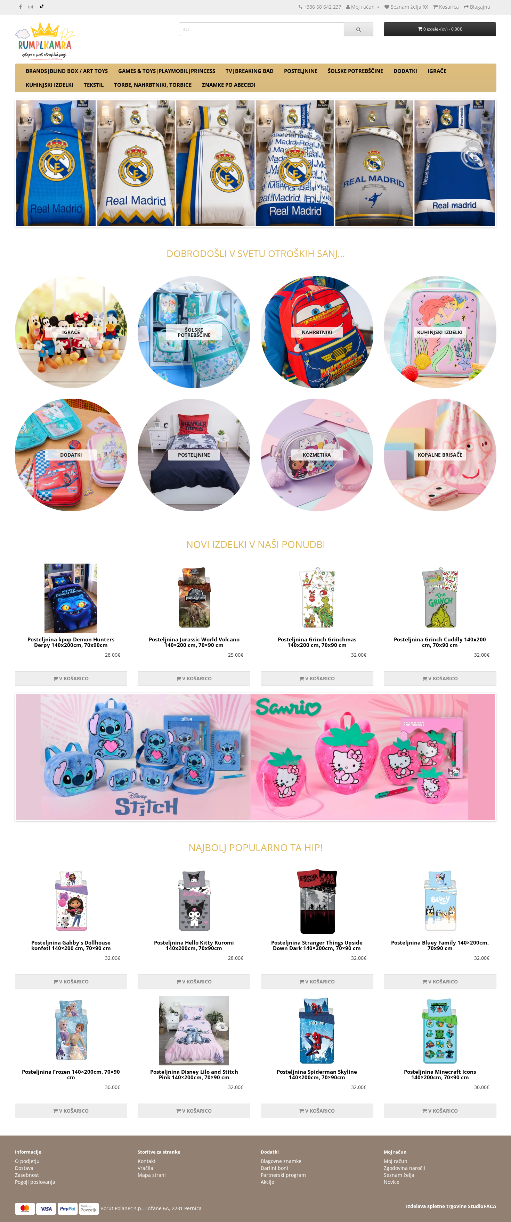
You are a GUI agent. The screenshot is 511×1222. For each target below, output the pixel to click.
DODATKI (405, 70)
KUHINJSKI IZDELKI (49, 84)
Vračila (145, 1168)
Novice (391, 1182)
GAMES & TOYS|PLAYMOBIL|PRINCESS (166, 70)
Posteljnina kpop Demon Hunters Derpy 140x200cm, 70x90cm (70, 642)
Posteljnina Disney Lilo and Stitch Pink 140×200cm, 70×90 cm (194, 1074)
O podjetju (27, 1161)
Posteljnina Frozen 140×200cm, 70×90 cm (71, 1074)
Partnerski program (283, 1175)
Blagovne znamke (281, 1161)
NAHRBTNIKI (317, 332)
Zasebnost (27, 1175)
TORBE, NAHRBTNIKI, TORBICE (153, 84)
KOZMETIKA (317, 455)
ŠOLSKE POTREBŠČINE (355, 70)
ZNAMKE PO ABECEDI (229, 84)
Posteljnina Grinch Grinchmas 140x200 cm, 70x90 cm (317, 642)
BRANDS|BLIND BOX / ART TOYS (67, 70)
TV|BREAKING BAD (250, 70)
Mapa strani (152, 1175)
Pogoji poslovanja (35, 1182)
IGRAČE (437, 70)
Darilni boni (274, 1168)
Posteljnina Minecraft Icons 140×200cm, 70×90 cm (440, 1074)
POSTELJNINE (300, 70)
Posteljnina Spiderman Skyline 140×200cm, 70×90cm (317, 1074)
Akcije (267, 1182)
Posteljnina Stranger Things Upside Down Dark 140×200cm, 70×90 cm (317, 945)
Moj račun (395, 1161)
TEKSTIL (94, 84)
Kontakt (146, 1161)
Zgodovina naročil (404, 1168)
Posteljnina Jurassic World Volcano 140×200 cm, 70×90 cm (194, 642)
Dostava (24, 1168)
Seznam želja (399, 1175)
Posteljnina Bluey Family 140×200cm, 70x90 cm (440, 945)
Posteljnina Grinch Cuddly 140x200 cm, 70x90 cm (440, 642)
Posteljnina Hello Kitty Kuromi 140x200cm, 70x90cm (194, 945)
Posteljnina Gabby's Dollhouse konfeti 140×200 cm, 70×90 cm (71, 945)
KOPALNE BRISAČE (440, 455)
